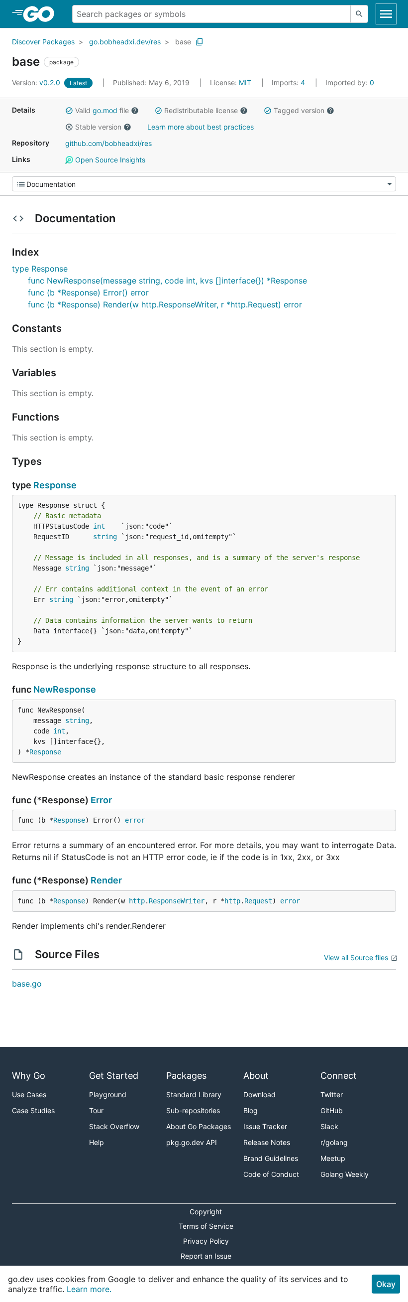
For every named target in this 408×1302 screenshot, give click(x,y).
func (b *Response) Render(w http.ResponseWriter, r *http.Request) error (165, 304)
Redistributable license (201, 110)
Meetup (332, 1158)
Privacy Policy (206, 1241)
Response (55, 485)
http (137, 901)
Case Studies (33, 1110)
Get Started (113, 1075)
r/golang (334, 1142)
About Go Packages (198, 1126)
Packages (186, 1075)
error (135, 820)
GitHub (331, 1110)
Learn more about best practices (200, 127)
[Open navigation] (386, 14)
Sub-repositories (193, 1110)
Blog (250, 1110)
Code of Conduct (271, 1174)
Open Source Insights (109, 159)
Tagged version (299, 110)
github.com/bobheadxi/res (108, 143)
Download (259, 1094)
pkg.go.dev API (191, 1142)
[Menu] (204, 183)
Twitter (331, 1094)
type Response (40, 269)
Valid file (102, 110)
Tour (96, 1110)
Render (106, 880)
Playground (107, 1094)
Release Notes (266, 1142)
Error (101, 800)
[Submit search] (359, 14)
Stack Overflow (114, 1126)
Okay (386, 1284)
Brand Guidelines (270, 1158)
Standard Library (193, 1094)
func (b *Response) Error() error (88, 292)
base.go (27, 984)
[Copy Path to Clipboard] (199, 41)
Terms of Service (206, 1226)
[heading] (42, 14)
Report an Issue (206, 1256)
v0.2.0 (37, 82)
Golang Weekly (344, 1174)
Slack (329, 1126)
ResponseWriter (176, 901)
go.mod (105, 110)
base (183, 41)
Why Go (28, 1075)
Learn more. (89, 1289)
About (256, 1075)
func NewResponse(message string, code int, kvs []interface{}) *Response (167, 281)
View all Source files (356, 957)
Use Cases (29, 1094)
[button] (69, 111)
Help (96, 1142)
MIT (245, 82)
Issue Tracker (265, 1126)
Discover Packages (43, 41)
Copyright (206, 1211)
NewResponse (64, 689)
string (105, 537)
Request (258, 901)
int (99, 526)
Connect (338, 1075)
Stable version (98, 127)
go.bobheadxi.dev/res (125, 41)
